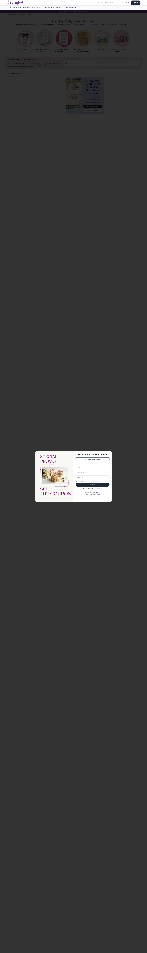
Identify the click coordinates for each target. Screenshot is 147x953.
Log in (98, 492)
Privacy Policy (98, 481)
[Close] (109, 453)
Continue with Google (94, 459)
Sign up (92, 484)
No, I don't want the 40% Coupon (92, 488)
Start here (97, 494)
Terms (91, 481)
